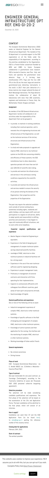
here (37, 417)
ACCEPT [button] (33, 474)
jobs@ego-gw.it (18, 420)
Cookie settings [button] (20, 473)
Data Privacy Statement (32, 466)
